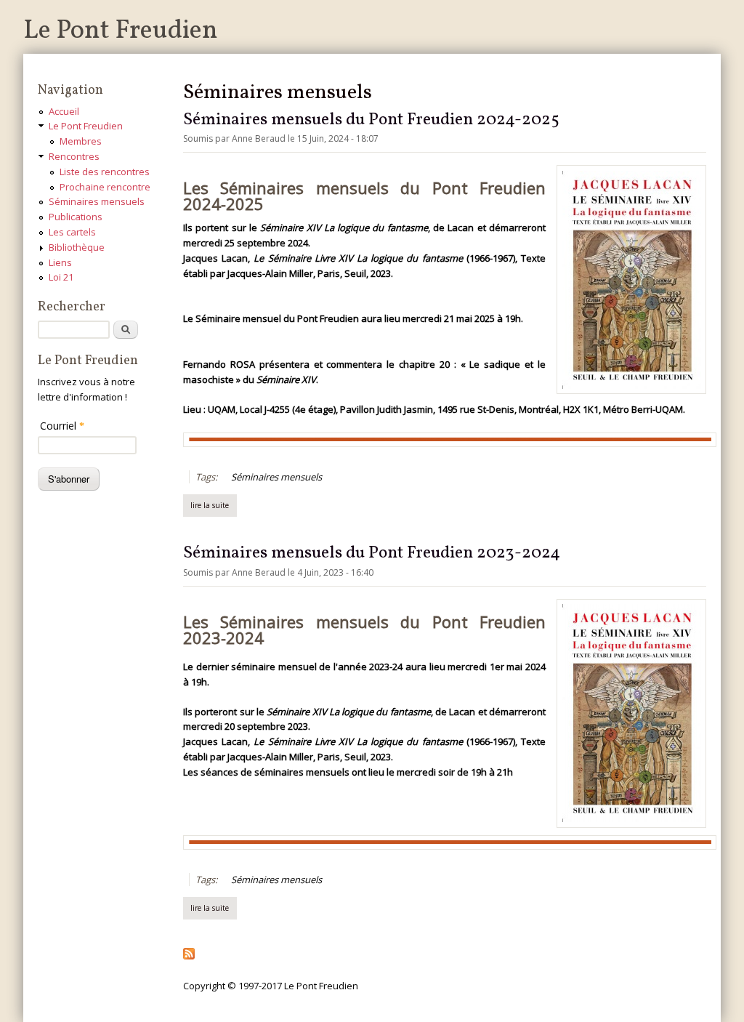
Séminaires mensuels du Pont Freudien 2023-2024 (371, 553)
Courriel (62, 425)
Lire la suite (213, 505)
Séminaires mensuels (276, 476)
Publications (75, 216)
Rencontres (74, 156)
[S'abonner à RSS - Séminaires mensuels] (189, 956)
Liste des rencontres (105, 171)
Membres (81, 141)
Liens (60, 262)
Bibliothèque (77, 247)
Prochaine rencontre (105, 186)
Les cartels (72, 231)
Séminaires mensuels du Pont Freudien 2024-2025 (371, 120)
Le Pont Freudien (120, 30)
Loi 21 (61, 276)
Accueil (64, 111)
